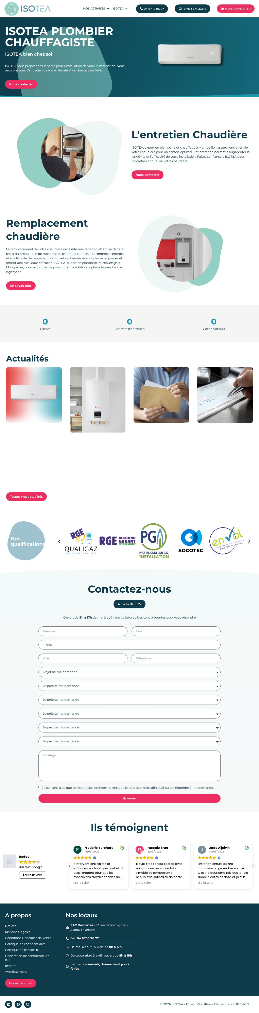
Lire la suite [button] (81, 883)
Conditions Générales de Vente (28, 938)
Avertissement (16, 972)
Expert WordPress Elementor (208, 1004)
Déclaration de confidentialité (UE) (27, 958)
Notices (10, 926)
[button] (59, 541)
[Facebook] (18, 1004)
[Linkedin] (8, 1004)
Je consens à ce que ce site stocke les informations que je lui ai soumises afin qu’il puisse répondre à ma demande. (128, 788)
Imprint (11, 966)
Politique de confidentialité (25, 944)
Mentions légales (17, 932)
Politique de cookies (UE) (23, 950)
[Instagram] (27, 1004)
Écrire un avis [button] (32, 875)
